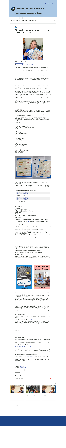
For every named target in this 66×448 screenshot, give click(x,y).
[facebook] (32, 419)
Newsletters (24, 20)
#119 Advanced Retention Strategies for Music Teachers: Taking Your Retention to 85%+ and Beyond (16, 395)
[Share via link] (22, 375)
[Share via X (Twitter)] (17, 375)
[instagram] (33, 419)
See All (54, 383)
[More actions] (50, 27)
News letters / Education (15, 20)
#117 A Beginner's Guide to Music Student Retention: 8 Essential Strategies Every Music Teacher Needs (48, 395)
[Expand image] (24, 167)
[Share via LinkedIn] (20, 375)
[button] (45, 3)
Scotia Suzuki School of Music (30, 8)
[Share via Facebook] (15, 375)
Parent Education (32, 20)
